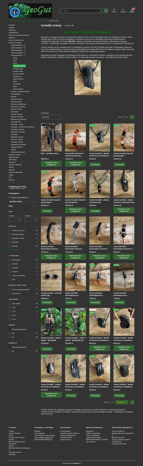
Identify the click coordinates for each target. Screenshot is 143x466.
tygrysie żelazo (18, 79)
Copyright (12, 454)
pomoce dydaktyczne (16, 40)
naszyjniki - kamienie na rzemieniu (22, 127)
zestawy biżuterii (16, 147)
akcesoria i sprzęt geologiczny (19, 35)
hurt (10, 177)
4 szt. (14, 315)
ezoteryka (12, 162)
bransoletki (14, 112)
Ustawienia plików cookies (69, 433)
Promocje (12, 182)
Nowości (12, 180)
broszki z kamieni (17, 114)
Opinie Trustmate (14, 433)
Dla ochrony (16, 293)
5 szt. (14, 319)
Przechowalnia (65, 431)
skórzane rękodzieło (16, 172)
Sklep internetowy (70, 463)
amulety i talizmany (15, 165)
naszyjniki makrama (17, 129)
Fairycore (15, 242)
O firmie (11, 431)
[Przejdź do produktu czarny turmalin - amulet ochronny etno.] (99, 184)
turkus (15, 63)
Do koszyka (95, 164)
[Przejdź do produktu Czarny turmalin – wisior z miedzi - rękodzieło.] (51, 322)
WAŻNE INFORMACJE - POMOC (97, 439)
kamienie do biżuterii (18, 152)
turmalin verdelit (18, 74)
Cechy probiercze (118, 431)
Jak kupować (90, 442)
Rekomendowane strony (17, 442)
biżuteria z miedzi (15, 154)
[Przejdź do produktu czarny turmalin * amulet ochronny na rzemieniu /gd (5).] (123, 368)
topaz (15, 60)
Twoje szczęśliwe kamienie (121, 439)
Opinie (11, 435)
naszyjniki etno (16, 122)
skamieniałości (14, 32)
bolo (13, 279)
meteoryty (12, 30)
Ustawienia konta (66, 437)
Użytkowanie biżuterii (93, 437)
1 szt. (14, 307)
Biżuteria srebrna (18, 234)
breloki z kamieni (16, 109)
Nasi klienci (12, 444)
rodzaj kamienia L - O (18, 50)
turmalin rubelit (18, 71)
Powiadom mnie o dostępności (51, 164)
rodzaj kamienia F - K (18, 48)
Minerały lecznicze (118, 437)
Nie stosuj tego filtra (19, 329)
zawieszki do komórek (18, 144)
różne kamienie (18, 89)
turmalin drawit (18, 69)
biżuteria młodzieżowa (18, 104)
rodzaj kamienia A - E (18, 45)
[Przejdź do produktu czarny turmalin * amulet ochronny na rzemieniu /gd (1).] (99, 368)
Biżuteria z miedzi (18, 238)
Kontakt (11, 439)
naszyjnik (15, 268)
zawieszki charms (17, 142)
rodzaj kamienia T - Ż (40, 21)
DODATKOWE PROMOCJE (43, 439)
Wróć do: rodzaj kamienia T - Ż (20, 197)
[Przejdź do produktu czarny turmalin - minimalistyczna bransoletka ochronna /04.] (123, 277)
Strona (120, 117)
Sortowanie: (45, 113)
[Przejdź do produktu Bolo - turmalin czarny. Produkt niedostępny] (51, 137)
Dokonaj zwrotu (65, 439)
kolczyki (15, 271)
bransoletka (16, 260)
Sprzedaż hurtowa (15, 452)
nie (13, 337)
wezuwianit (17, 84)
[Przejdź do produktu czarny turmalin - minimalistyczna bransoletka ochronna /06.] (75, 277)
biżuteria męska (16, 101)
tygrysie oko (17, 76)
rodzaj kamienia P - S (18, 53)
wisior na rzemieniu (18, 275)
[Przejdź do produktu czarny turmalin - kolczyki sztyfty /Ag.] (51, 277)
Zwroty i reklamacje (92, 435)
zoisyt (15, 86)
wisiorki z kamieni (17, 139)
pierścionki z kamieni (18, 132)
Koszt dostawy (39, 433)
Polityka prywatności (93, 433)
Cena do (28, 216)
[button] (106, 11)
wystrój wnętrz (14, 157)
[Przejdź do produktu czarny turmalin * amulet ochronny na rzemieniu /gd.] (75, 368)
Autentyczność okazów (17, 437)
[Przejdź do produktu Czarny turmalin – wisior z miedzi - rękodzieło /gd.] (75, 322)
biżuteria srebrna (16, 99)
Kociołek (15, 246)
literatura (12, 38)
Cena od (11, 216)
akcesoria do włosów (18, 107)
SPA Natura (13, 160)
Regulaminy (90, 431)
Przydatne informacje (119, 444)
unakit (15, 81)
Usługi (11, 175)
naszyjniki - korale (17, 124)
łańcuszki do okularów (18, 119)
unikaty (13, 149)
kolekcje (13, 96)
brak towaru (16, 303)
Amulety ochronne (18, 230)
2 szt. (14, 311)
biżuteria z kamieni (26, 21)
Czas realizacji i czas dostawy (44, 435)
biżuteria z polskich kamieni (20, 91)
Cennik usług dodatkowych (43, 437)
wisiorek (15, 264)
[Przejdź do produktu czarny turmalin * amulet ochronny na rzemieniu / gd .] (99, 137)
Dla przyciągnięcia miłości (21, 289)
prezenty (12, 170)
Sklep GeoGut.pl (13, 21)
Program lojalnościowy (68, 435)
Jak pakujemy (117, 442)
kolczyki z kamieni (17, 117)
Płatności (37, 431)
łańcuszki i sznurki (17, 137)
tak (13, 333)
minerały (11, 27)
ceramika (12, 25)
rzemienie (14, 134)
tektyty (15, 58)
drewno (11, 167)
